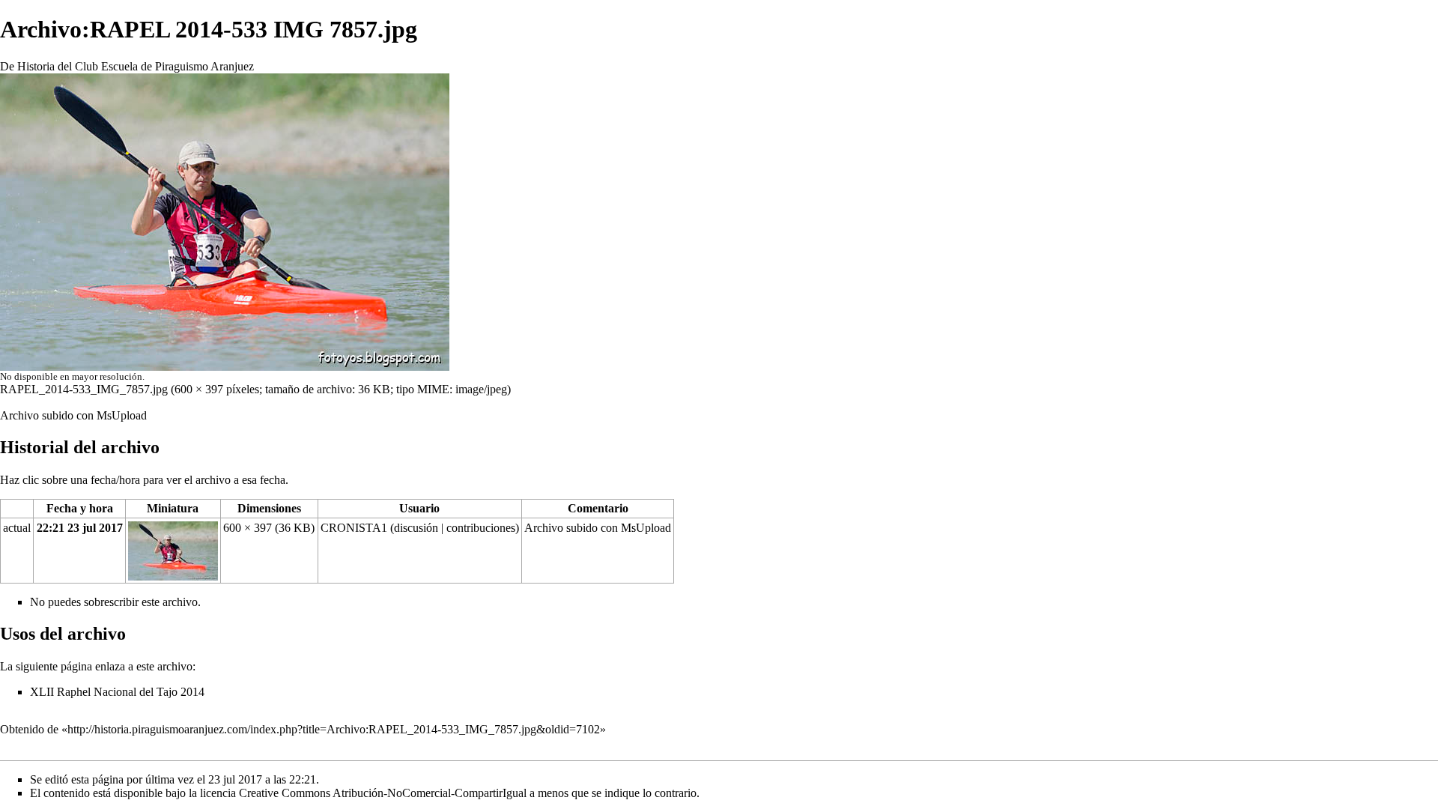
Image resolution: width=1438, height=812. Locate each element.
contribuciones (480, 527)
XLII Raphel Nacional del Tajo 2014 (117, 691)
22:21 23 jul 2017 (80, 527)
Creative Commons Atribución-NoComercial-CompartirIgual (383, 793)
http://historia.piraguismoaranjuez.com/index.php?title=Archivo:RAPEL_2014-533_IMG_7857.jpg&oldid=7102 (333, 729)
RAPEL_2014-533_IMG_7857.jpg (84, 389)
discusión (416, 527)
